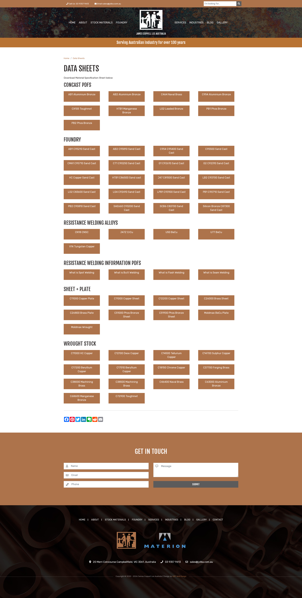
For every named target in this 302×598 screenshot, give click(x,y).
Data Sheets (79, 58)
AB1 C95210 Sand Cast (81, 148)
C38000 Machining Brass (82, 383)
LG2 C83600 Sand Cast (82, 191)
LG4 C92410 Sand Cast (126, 191)
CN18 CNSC (82, 232)
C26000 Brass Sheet (216, 298)
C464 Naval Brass (171, 94)
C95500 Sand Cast (216, 148)
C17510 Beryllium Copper (127, 369)
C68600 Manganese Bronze (82, 398)
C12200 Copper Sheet (171, 298)
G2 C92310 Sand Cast (216, 163)
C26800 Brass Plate (82, 312)
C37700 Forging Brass (216, 367)
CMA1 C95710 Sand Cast (81, 163)
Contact (218, 519)
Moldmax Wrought (81, 327)
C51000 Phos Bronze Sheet (126, 314)
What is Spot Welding (81, 272)
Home (66, 58)
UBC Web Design (179, 576)
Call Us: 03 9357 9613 (78, 4)
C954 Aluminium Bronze (216, 94)
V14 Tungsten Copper (82, 246)
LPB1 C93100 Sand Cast (171, 191)
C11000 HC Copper (82, 353)
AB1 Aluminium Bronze (81, 94)
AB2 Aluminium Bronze (126, 94)
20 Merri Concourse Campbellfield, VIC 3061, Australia (124, 561)
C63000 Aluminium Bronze (216, 383)
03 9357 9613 (172, 561)
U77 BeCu (216, 232)
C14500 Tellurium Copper (171, 355)
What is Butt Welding (126, 272)
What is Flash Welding (171, 272)
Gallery (201, 519)
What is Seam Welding (216, 272)
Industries (171, 519)
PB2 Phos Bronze (82, 123)
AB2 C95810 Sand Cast (126, 148)
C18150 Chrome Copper (171, 367)
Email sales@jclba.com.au (109, 4)
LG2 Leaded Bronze (171, 108)
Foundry (137, 519)
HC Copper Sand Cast (82, 177)
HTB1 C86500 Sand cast (126, 177)
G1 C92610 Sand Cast (171, 163)
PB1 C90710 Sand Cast (216, 191)
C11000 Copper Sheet (126, 298)
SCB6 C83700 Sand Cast (171, 208)
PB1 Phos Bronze (216, 108)
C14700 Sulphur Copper (216, 353)
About (95, 519)
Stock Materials (115, 519)
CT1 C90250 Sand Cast (126, 163)
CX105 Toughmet (82, 108)
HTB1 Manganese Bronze (127, 110)
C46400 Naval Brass (171, 381)
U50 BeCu (171, 232)
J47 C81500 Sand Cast (171, 177)
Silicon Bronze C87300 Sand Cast (216, 208)
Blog (187, 519)
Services (153, 519)
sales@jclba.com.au (201, 561)
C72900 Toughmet (127, 396)
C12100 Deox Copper (127, 353)
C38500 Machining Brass (127, 383)
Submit (196, 484)
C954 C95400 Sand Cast (171, 150)
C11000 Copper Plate (82, 298)
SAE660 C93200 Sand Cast (127, 208)
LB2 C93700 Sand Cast (216, 177)
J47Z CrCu (126, 232)
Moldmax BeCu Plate (216, 312)
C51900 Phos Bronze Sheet (171, 314)
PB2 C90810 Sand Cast (82, 206)
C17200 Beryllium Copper (81, 369)
